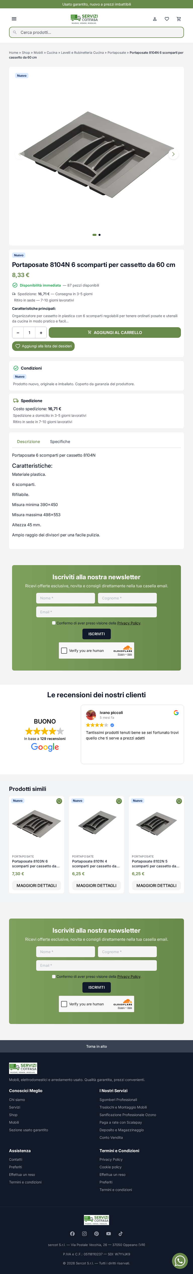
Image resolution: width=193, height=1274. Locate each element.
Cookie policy (111, 1167)
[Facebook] (72, 1233)
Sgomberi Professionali (118, 1099)
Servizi (14, 1107)
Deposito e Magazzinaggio (122, 1130)
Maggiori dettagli (37, 885)
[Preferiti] (167, 19)
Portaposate (117, 52)
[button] (173, 154)
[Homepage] (84, 19)
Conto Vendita (111, 1137)
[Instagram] (84, 1233)
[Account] (155, 19)
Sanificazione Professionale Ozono (128, 1115)
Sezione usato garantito (28, 1130)
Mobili (38, 52)
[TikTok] (120, 1233)
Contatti (15, 1159)
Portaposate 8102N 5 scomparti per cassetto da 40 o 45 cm (154, 866)
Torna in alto (96, 1046)
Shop (26, 52)
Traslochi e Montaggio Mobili (123, 1107)
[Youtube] (108, 1233)
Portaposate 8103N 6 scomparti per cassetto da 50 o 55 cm (34, 866)
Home (13, 52)
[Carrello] (179, 19)
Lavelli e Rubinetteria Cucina (82, 52)
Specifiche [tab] (60, 441)
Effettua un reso (22, 1174)
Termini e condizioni (25, 1182)
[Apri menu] (14, 19)
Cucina (52, 52)
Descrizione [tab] (28, 441)
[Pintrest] (96, 1233)
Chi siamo (17, 1099)
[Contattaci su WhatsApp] (180, 1261)
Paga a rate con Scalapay (121, 1122)
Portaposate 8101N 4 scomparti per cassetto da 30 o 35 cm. (94, 866)
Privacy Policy (128, 623)
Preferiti (15, 1167)
